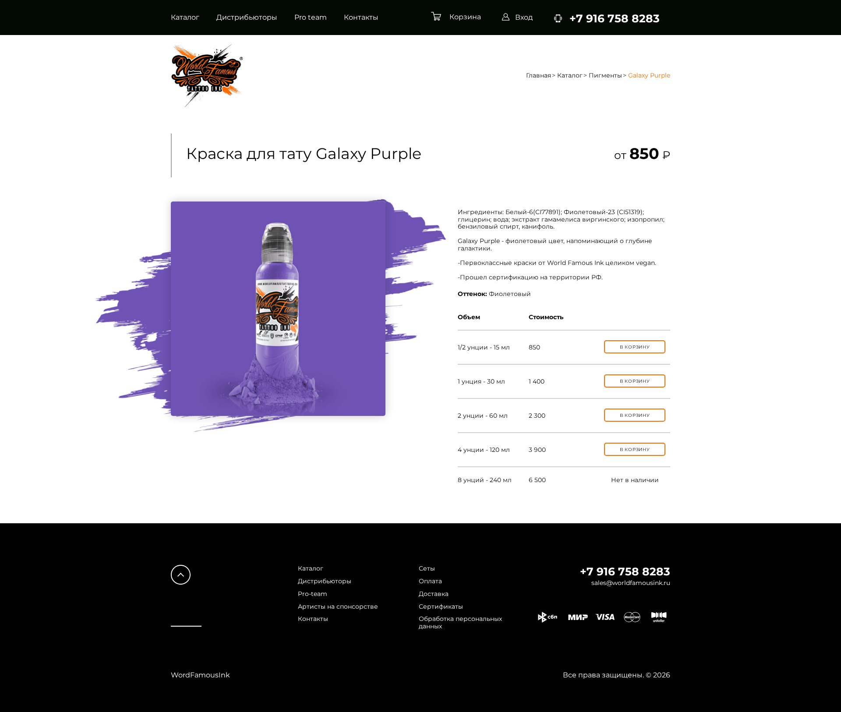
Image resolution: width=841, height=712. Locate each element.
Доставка (434, 594)
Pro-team (312, 594)
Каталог (185, 17)
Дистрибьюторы (246, 17)
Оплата (430, 581)
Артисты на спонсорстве (338, 606)
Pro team (310, 17)
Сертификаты (441, 606)
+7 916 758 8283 (625, 571)
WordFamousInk (200, 675)
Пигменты (605, 75)
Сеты (427, 568)
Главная (538, 75)
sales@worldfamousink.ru (630, 583)
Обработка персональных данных (460, 622)
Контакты (361, 17)
